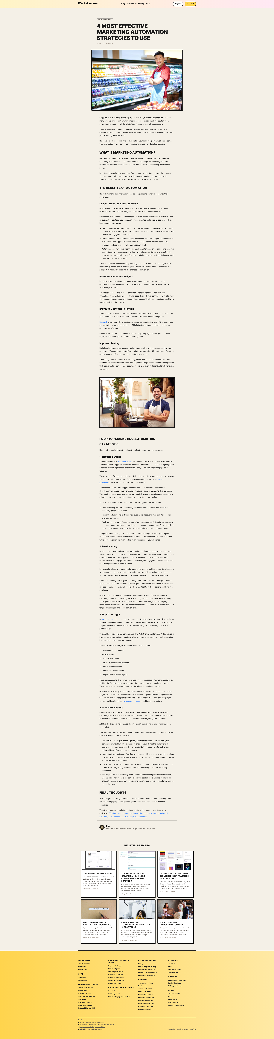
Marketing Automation (116, 977)
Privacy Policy (173, 999)
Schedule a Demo (174, 969)
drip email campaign (109, 619)
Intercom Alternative (145, 1000)
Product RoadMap (174, 983)
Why (123, 4)
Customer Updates (114, 969)
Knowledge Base (114, 994)
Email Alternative (144, 986)
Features (130, 4)
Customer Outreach (115, 966)
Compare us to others (145, 983)
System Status (173, 972)
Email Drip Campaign (115, 974)
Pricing (141, 4)
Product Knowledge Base (177, 980)
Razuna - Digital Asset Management (92, 1022)
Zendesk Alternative (145, 989)
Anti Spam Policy (174, 1002)
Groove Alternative (144, 992)
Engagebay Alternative (146, 1006)
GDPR (170, 996)
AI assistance (82, 969)
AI (136, 4)
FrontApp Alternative (145, 994)
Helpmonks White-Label (146, 975)
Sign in (178, 4)
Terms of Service (174, 993)
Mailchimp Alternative (146, 1003)
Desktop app (82, 980)
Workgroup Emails (84, 993)
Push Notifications (114, 983)
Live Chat (111, 991)
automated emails (124, 461)
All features (82, 967)
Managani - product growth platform (92, 1027)
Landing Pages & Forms (116, 980)
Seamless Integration (85, 1005)
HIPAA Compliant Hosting (147, 967)
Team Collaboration (85, 1002)
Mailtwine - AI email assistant (91, 1029)
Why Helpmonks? (84, 964)
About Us (171, 964)
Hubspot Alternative (145, 1009)
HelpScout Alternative (146, 997)
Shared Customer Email (86, 988)
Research (103, 322)
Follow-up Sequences (115, 972)
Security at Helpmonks (176, 1005)
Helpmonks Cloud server (146, 969)
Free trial (190, 4)
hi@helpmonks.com (175, 986)
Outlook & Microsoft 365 (86, 1008)
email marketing (105, 19)
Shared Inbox (82, 990)
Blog (148, 4)
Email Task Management (86, 996)
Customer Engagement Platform (119, 997)
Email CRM (82, 999)
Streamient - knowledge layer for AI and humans (97, 1024)
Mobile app (82, 977)
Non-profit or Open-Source (147, 972)
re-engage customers (132, 701)
